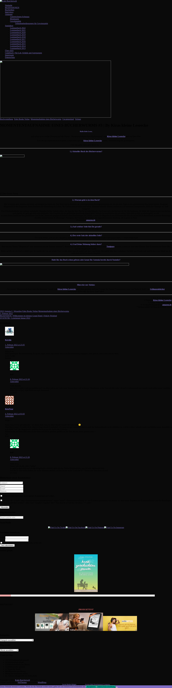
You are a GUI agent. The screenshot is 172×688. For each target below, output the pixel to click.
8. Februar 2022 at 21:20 (20, 457)
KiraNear (9, 409)
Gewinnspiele (15, 21)
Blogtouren (14, 19)
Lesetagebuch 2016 (18, 41)
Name (2, 537)
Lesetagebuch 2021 (18, 30)
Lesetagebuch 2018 (18, 37)
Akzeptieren (91, 687)
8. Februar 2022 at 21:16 (20, 379)
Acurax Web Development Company (97, 684)
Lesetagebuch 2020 (18, 32)
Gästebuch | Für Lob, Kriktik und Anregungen (23, 53)
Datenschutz (10, 57)
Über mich (9, 51)
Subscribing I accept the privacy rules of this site (22, 543)
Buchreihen (9, 10)
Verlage (78, 119)
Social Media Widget (69, 684)
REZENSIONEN (12, 8)
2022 (2, 311)
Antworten (9, 347)
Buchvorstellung (6, 119)
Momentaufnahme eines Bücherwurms (46, 119)
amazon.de (90, 220)
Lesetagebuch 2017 (18, 39)
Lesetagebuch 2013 (18, 48)
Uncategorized (68, 119)
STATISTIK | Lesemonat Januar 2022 (15, 318)
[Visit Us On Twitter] (57, 527)
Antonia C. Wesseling (13, 311)
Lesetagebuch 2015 (18, 44)
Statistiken (9, 26)
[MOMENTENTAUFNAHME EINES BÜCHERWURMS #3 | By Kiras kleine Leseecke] (55, 117)
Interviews (9, 12)
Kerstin (8, 340)
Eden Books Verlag (22, 119)
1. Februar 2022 (6, 313)
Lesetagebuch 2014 (18, 46)
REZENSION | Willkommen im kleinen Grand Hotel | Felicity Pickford (28, 316)
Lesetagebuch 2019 (18, 35)
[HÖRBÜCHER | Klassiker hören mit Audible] (52, 630)
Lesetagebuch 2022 (18, 28)
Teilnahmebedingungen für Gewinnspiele (31, 23)
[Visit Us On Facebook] (75, 527)
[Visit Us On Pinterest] (94, 527)
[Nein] (117, 687)
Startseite (8, 5)
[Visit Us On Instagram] (114, 527)
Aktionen (8, 14)
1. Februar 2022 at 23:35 (15, 345)
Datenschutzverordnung (106, 687)
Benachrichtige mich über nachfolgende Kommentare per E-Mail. (29, 496)
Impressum (9, 55)
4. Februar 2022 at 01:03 (15, 414)
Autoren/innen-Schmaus (19, 17)
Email (2, 540)
